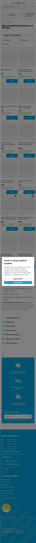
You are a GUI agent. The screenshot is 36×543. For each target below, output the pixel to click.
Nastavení (18, 279)
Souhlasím (18, 282)
